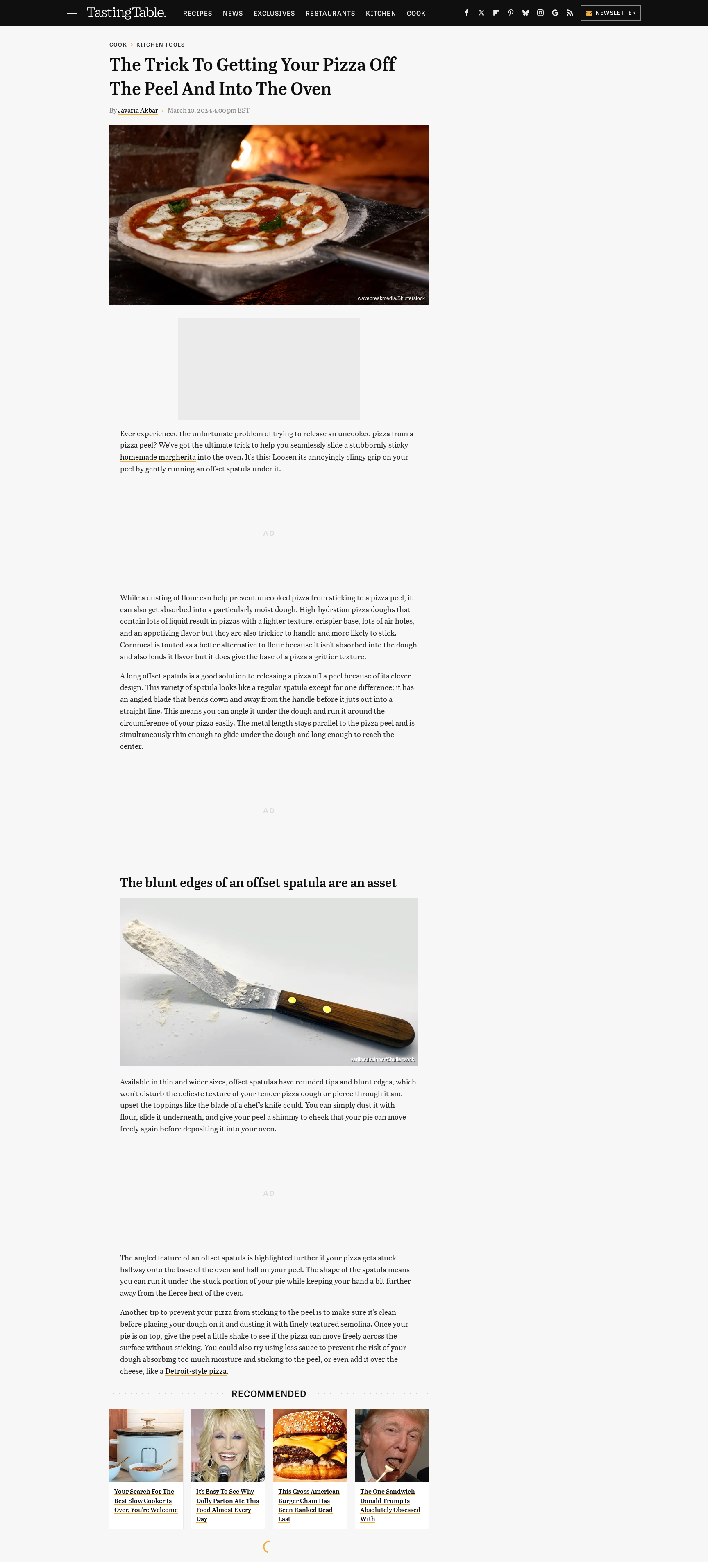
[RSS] (570, 14)
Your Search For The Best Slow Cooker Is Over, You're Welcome (146, 1501)
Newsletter (616, 12)
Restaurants (330, 13)
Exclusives (274, 13)
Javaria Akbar (138, 110)
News (233, 13)
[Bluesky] (526, 14)
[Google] (555, 14)
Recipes (197, 13)
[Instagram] (540, 14)
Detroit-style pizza (196, 1371)
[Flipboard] (496, 14)
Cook (416, 13)
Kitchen (381, 13)
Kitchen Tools (160, 44)
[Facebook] (467, 14)
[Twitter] (481, 14)
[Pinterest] (511, 14)
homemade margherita (158, 456)
